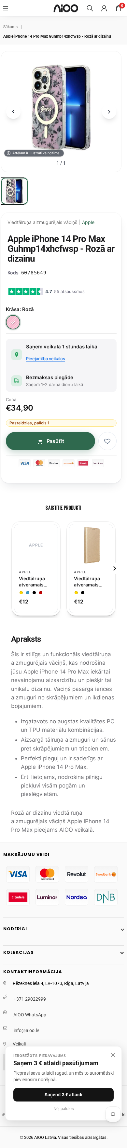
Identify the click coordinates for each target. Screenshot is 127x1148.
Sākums (10, 27)
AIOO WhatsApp (29, 1014)
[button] (118, 8)
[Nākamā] (109, 111)
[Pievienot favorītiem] (107, 441)
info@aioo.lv (26, 1030)
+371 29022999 (30, 999)
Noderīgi (15, 929)
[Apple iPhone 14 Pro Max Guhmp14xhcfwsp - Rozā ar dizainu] (14, 191)
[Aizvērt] (113, 1055)
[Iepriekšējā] (13, 111)
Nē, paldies (63, 1108)
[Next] (114, 568)
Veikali (19, 1043)
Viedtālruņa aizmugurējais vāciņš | (50, 222)
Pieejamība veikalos (45, 358)
